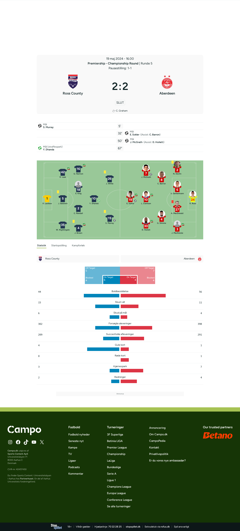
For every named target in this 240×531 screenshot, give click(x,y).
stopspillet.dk (133, 526)
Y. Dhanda (48, 149)
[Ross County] (73, 86)
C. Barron (154, 134)
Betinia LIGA (115, 441)
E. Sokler (135, 134)
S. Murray (48, 127)
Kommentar (75, 473)
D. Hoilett (158, 142)
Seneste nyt (76, 441)
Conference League (119, 499)
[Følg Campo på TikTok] (26, 442)
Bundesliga (114, 467)
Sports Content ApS (18, 453)
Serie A (111, 473)
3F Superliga (115, 434)
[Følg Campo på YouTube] (34, 442)
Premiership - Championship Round (113, 63)
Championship (116, 454)
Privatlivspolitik (158, 454)
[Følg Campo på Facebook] (18, 442)
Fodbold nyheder (79, 434)
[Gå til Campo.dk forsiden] (24, 434)
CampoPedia (157, 440)
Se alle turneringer (119, 506)
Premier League (117, 447)
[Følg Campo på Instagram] (10, 442)
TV (70, 454)
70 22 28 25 (115, 526)
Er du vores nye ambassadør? (167, 460)
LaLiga (111, 460)
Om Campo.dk (158, 434)
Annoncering (157, 427)
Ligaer (72, 460)
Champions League (119, 486)
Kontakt (154, 447)
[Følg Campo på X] (41, 442)
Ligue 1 (111, 480)
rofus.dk (165, 526)
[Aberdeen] (167, 86)
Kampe (72, 447)
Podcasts (74, 467)
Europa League (116, 493)
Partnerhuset (26, 478)
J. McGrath (136, 142)
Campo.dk (13, 450)
